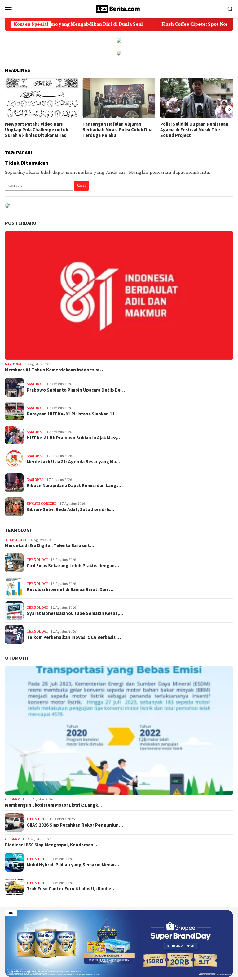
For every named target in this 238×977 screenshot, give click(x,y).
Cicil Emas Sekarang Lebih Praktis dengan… (73, 565)
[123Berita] (119, 8)
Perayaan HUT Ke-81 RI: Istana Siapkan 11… (73, 414)
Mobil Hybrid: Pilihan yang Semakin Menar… (73, 864)
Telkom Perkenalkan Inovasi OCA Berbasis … (74, 637)
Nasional (13, 364)
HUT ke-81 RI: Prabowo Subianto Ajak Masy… (74, 438)
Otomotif (17, 658)
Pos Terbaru (21, 223)
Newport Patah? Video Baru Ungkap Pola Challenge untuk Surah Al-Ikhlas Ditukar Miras (36, 129)
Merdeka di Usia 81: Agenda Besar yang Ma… (73, 461)
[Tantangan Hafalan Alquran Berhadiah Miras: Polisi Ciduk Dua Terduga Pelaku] (118, 98)
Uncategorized (42, 504)
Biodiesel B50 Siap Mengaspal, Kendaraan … (52, 845)
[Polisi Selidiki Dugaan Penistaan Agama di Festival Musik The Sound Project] (196, 98)
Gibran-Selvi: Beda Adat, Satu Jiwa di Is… (70, 509)
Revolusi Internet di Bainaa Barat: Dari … (70, 589)
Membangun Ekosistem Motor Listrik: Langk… (53, 805)
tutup (11, 913)
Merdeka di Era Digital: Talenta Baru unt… (49, 545)
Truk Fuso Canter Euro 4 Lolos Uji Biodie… (71, 888)
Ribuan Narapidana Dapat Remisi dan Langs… (75, 485)
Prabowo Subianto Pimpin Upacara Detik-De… (76, 390)
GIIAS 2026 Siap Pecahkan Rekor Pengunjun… (75, 825)
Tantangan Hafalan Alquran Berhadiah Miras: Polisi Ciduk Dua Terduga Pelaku (117, 129)
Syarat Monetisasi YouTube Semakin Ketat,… (75, 613)
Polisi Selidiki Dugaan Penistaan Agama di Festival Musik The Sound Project (194, 129)
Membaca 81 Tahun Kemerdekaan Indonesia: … (54, 370)
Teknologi (18, 530)
